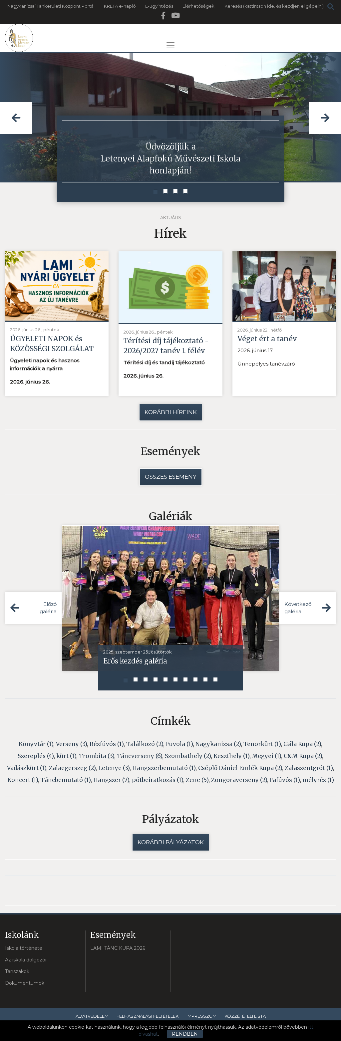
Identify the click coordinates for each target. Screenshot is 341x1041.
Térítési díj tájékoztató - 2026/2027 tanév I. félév (166, 345)
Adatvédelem (92, 1016)
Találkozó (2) (144, 744)
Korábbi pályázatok (171, 842)
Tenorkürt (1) (262, 744)
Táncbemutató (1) (66, 780)
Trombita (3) (96, 756)
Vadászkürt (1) (26, 768)
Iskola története (23, 948)
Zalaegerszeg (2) (72, 768)
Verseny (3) (71, 744)
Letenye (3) (114, 768)
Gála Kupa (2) (302, 744)
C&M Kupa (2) (303, 756)
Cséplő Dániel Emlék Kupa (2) (240, 768)
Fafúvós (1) (285, 780)
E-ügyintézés (159, 6)
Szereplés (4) (36, 756)
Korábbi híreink (171, 412)
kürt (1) (66, 756)
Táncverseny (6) (139, 756)
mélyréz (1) (318, 780)
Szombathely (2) (188, 756)
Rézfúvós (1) (107, 744)
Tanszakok (17, 971)
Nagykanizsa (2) (218, 744)
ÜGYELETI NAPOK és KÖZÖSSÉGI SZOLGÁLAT (52, 343)
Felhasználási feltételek (147, 1016)
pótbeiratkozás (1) (157, 780)
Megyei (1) (266, 756)
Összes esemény (170, 476)
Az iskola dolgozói (25, 960)
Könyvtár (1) (36, 744)
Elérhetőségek (198, 6)
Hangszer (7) (111, 780)
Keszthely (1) (231, 756)
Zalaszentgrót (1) (309, 768)
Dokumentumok (24, 983)
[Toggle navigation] (170, 45)
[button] (156, 191)
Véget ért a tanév (267, 338)
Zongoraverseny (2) (239, 780)
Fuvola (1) (179, 744)
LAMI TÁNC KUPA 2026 (117, 948)
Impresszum (201, 1016)
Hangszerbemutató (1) (163, 768)
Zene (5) (197, 780)
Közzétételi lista (245, 1016)
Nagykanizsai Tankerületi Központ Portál (51, 6)
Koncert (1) (22, 780)
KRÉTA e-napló (120, 6)
